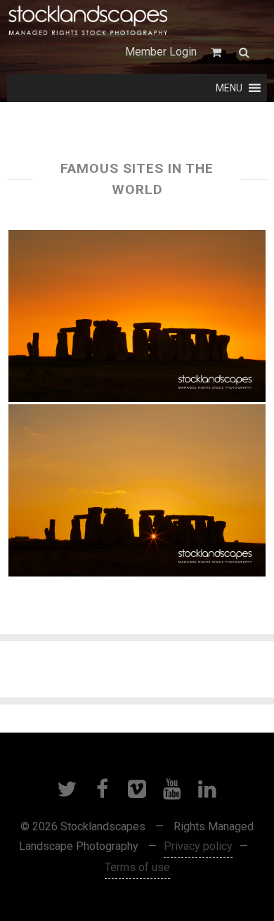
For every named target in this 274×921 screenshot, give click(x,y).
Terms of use (137, 867)
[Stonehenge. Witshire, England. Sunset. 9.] (137, 316)
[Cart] (218, 52)
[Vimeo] (137, 789)
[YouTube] (172, 789)
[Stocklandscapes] (88, 21)
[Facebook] (102, 789)
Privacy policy (198, 846)
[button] (229, 88)
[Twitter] (67, 789)
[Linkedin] (207, 789)
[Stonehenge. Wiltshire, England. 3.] (137, 490)
